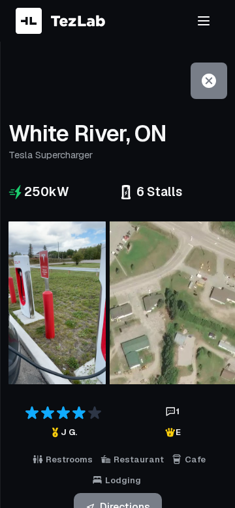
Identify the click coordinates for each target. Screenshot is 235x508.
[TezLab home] (60, 21)
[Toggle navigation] (203, 20)
